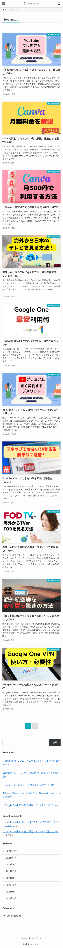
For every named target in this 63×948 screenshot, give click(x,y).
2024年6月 (11, 864)
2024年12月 (12, 851)
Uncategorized (13, 916)
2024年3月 (11, 871)
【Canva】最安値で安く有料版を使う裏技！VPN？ (28, 785)
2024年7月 (11, 858)
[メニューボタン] (3, 3)
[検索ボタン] (59, 3)
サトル (8, 825)
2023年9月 (11, 885)
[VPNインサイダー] (31, 3)
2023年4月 (11, 898)
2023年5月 (11, 891)
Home (24, 938)
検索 (55, 742)
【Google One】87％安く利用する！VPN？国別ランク (30, 805)
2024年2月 (11, 878)
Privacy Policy (35, 938)
